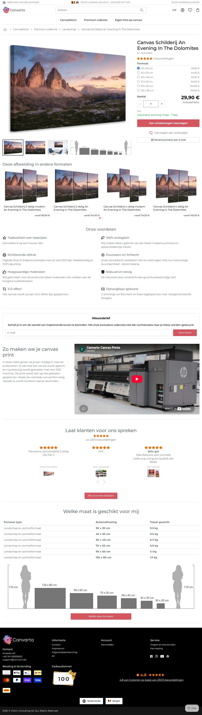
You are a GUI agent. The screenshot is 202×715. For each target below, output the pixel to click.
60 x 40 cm (147, 77)
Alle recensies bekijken (101, 495)
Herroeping (156, 648)
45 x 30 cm (147, 72)
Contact (56, 644)
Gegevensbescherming (64, 652)
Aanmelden (107, 644)
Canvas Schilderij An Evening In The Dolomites (110, 29)
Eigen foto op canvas (128, 20)
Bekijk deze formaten (101, 616)
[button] (13, 147)
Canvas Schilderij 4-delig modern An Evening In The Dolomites (124, 208)
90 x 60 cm (147, 86)
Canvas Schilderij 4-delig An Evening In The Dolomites (170, 208)
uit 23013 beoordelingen (101, 439)
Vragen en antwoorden (162, 644)
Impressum (58, 648)
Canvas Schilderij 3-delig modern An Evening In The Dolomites (24, 208)
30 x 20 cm (147, 68)
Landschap (69, 29)
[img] (101, 436)
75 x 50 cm (147, 81)
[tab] (100, 218)
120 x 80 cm (147, 90)
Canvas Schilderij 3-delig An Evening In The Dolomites (71, 208)
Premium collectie (95, 20)
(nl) (174, 10)
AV (53, 656)
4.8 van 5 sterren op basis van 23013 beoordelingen (152, 679)
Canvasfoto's (68, 20)
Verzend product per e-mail (170, 139)
